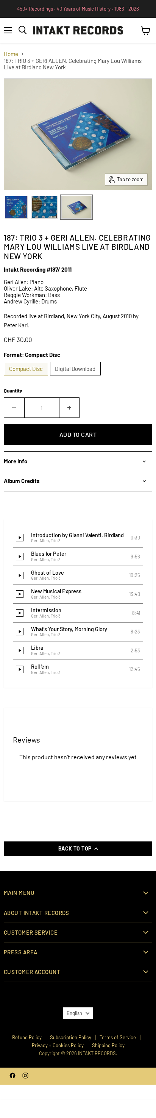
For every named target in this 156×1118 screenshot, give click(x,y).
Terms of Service (118, 1037)
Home (11, 54)
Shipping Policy (108, 1045)
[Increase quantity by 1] (69, 407)
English (74, 1013)
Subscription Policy (70, 1037)
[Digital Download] (76, 377)
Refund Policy (27, 1037)
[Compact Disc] (27, 377)
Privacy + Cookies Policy (58, 1045)
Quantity (13, 391)
